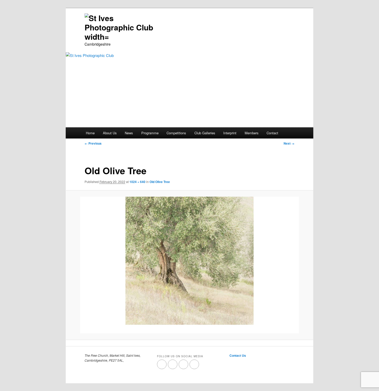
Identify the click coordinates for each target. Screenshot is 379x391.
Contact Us (237, 355)
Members (252, 132)
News (129, 132)
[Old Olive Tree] (189, 265)
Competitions (176, 132)
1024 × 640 (137, 181)
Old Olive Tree (160, 181)
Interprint (229, 132)
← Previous (93, 143)
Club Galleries (204, 132)
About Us (110, 132)
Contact (272, 132)
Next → (289, 143)
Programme (150, 132)
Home (90, 132)
